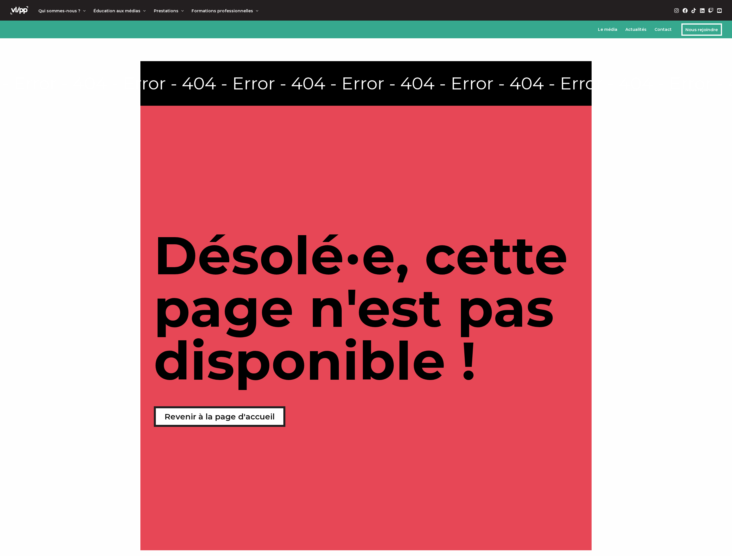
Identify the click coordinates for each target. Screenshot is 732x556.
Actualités (636, 29)
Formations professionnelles (222, 10)
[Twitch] (710, 10)
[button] (82, 11)
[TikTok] (693, 10)
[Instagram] (676, 10)
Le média (607, 29)
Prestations (166, 10)
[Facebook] (685, 10)
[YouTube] (719, 10)
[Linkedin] (702, 10)
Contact (663, 29)
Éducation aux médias (117, 10)
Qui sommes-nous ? (59, 10)
